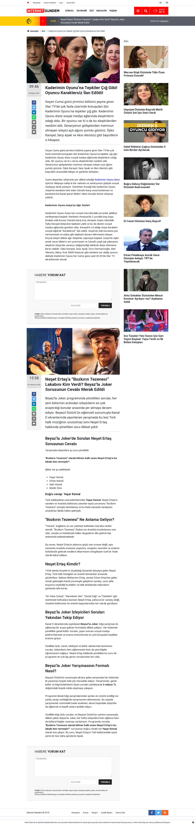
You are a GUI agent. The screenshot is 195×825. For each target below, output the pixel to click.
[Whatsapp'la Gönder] (34, 117)
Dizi (92, 10)
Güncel (69, 10)
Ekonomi (82, 10)
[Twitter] (34, 107)
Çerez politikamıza (156, 822)
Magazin (101, 10)
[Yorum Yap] (34, 132)
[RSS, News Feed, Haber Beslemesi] (165, 812)
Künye (85, 813)
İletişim (95, 813)
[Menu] (138, 10)
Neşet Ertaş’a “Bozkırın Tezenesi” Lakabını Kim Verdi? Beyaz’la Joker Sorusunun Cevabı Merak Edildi (93, 21)
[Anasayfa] (28, 3)
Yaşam (113, 10)
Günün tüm (159, 21)
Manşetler (36, 3)
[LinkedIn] (34, 112)
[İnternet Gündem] (43, 10)
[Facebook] (34, 102)
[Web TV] (160, 2)
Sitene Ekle (70, 3)
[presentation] (36, 21)
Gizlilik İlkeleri (106, 813)
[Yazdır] (34, 127)
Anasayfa (76, 813)
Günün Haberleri (50, 3)
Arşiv (61, 3)
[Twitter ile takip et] (158, 812)
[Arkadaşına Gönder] (34, 122)
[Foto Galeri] (166, 2)
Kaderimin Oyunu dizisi (107, 179)
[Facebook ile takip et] (151, 812)
